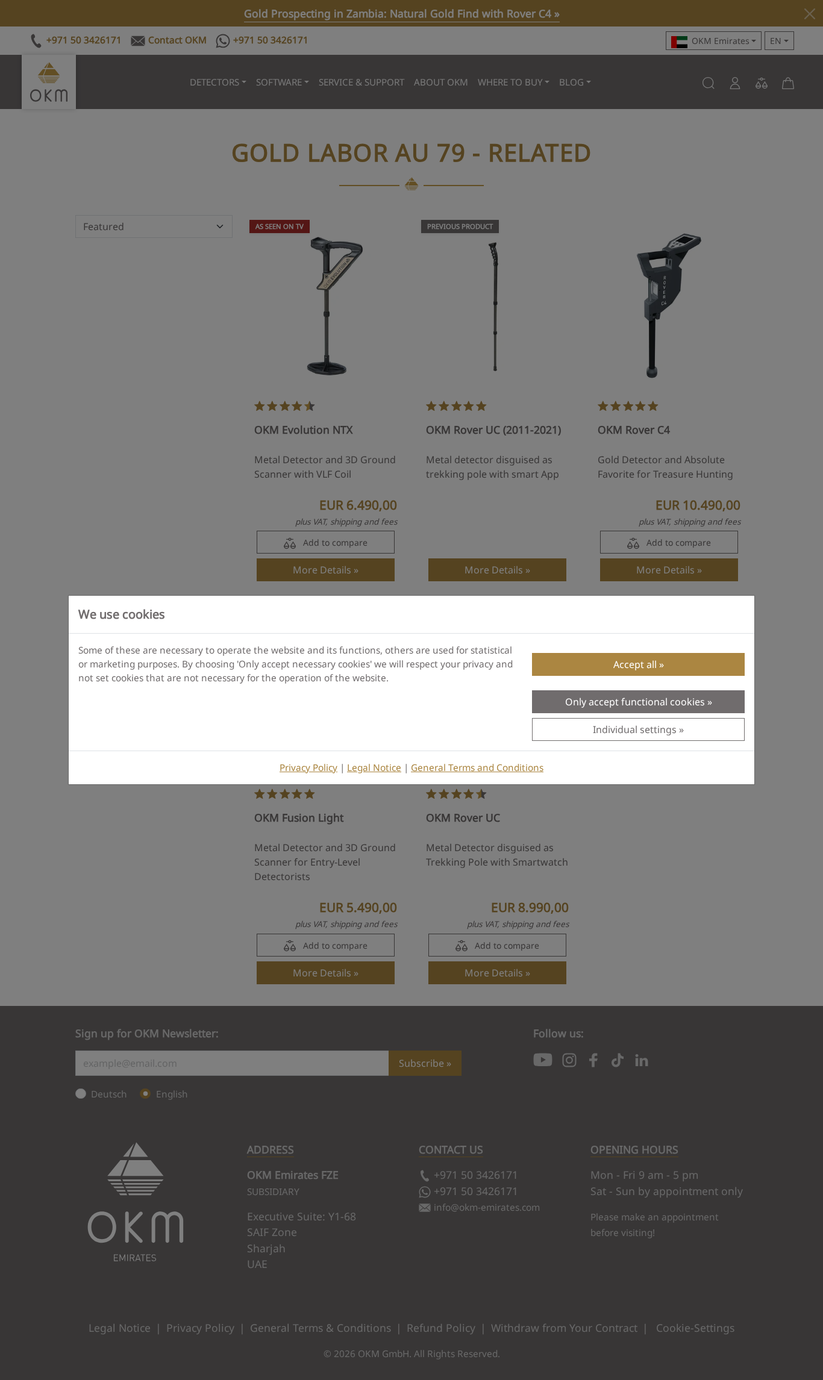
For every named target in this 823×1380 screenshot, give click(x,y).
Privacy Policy (308, 767)
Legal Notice (374, 767)
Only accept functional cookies (635, 701)
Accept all (635, 664)
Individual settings (635, 729)
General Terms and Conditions (477, 767)
